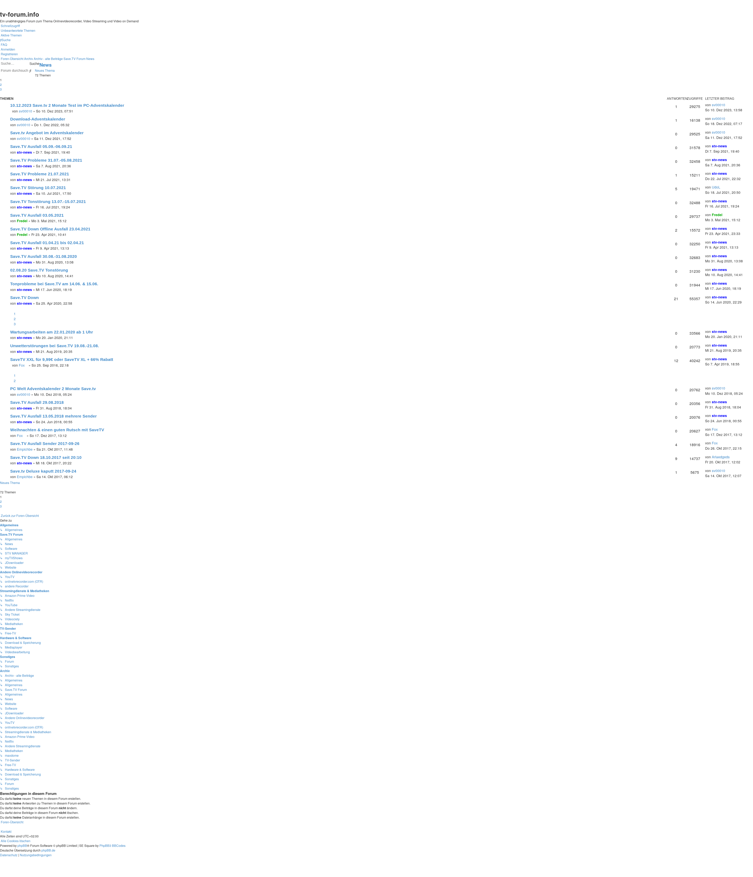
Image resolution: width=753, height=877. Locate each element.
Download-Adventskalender (37, 119)
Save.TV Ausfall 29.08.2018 (37, 402)
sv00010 (25, 111)
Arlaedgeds (721, 456)
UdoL (716, 187)
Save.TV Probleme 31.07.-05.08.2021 (46, 160)
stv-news (24, 152)
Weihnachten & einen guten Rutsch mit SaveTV (57, 430)
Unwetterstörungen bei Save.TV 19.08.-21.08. (54, 345)
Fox (23, 365)
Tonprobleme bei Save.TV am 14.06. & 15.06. (54, 284)
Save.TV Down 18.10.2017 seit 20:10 (46, 457)
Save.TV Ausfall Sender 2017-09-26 (44, 443)
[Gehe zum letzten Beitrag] (726, 104)
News (45, 64)
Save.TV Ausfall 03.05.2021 (37, 215)
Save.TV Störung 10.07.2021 (38, 187)
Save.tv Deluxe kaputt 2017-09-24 (43, 471)
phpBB (22, 845)
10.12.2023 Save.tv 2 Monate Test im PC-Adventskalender (67, 105)
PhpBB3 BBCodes (112, 845)
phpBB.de (48, 850)
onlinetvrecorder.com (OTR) (631, 35)
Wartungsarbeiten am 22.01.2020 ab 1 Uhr (51, 332)
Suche (34, 64)
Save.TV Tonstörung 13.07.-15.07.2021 (48, 201)
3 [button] (1, 89)
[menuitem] (17, 30)
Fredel (22, 220)
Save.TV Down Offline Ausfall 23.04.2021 (50, 229)
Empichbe (25, 449)
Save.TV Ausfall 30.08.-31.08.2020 (43, 256)
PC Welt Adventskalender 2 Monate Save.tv (53, 388)
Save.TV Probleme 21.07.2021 (39, 174)
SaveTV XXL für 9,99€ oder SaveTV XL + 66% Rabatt (61, 359)
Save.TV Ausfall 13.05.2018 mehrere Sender (53, 416)
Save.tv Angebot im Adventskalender (47, 132)
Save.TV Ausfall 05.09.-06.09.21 (41, 146)
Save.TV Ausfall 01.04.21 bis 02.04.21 (47, 242)
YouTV (616, 43)
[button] (0, 94)
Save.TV (617, 27)
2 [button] (1, 84)
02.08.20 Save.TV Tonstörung (39, 270)
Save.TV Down (24, 297)
